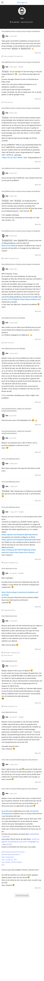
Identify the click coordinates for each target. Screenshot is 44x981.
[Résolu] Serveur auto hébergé (15, 318)
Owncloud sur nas (11, 568)
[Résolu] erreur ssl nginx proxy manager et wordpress (22, 31)
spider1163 (8, 240)
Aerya (6, 72)
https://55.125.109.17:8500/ (12, 157)
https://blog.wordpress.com (30, 299)
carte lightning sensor (12, 459)
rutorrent (33, 811)
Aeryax (6, 491)
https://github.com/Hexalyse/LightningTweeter (19, 534)
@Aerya (15, 49)
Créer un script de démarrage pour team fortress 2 (21, 760)
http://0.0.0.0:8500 (8, 245)
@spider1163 (25, 49)
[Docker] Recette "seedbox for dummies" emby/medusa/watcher (17, 410)
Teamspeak (6, 813)
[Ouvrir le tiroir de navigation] (2, 2)
